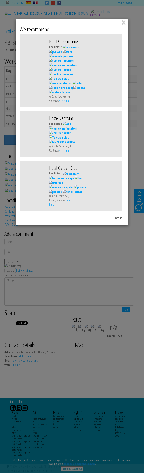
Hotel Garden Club (63, 168)
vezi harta (64, 101)
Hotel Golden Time (63, 41)
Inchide (118, 218)
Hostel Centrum (61, 118)
